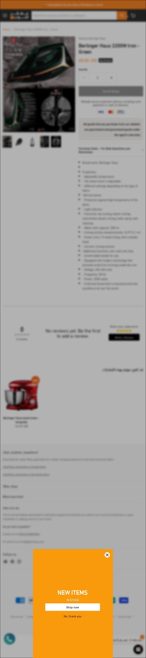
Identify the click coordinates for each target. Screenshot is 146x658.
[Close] (107, 555)
